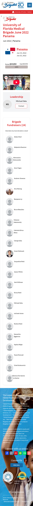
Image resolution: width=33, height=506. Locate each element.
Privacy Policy (25, 501)
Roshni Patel (18, 324)
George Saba (18, 241)
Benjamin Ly (18, 199)
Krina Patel (17, 292)
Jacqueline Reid (19, 261)
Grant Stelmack (19, 251)
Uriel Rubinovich (19, 365)
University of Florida (20, 12)
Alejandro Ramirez (20, 147)
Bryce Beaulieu (19, 209)
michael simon (19, 313)
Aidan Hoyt (18, 137)
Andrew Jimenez (19, 178)
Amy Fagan (18, 168)
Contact (21, 106)
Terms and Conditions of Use (11, 501)
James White (18, 272)
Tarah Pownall (18, 355)
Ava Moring (18, 189)
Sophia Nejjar (18, 344)
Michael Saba (18, 303)
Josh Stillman (18, 282)
